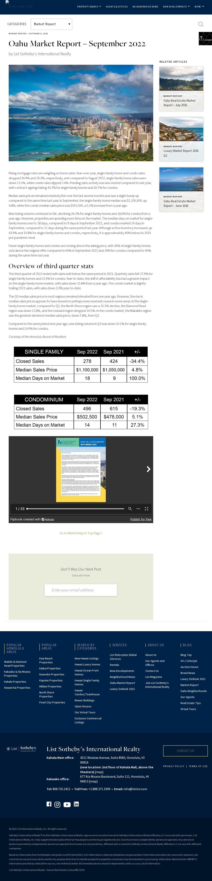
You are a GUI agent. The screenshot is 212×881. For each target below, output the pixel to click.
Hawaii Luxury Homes (87, 665)
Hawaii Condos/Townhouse (87, 692)
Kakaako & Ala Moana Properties (17, 674)
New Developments (177, 10)
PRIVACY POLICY (173, 766)
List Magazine (153, 677)
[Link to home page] (21, 6)
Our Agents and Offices (155, 663)
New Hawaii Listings (87, 658)
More (200, 10)
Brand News (188, 673)
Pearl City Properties (52, 702)
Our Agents (188, 697)
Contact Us (152, 671)
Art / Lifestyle (189, 661)
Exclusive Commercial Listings (88, 720)
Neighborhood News (145, 6)
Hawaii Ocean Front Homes (87, 673)
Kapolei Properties (51, 680)
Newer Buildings (85, 700)
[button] (185, 751)
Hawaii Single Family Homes (87, 682)
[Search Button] (200, 24)
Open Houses (83, 706)
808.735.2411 (61, 789)
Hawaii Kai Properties (17, 688)
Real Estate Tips (191, 703)
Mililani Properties (50, 687)
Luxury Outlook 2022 (122, 689)
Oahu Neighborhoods (194, 691)
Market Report (18, 33)
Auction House (189, 667)
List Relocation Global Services (123, 657)
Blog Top (186, 655)
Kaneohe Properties (51, 674)
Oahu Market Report (122, 683)
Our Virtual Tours (85, 712)
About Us (151, 655)
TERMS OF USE (198, 766)
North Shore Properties (46, 695)
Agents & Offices (117, 6)
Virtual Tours (188, 709)
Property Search (90, 10)
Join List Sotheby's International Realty (157, 685)
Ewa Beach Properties (46, 660)
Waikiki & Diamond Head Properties (15, 664)
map (99, 772)
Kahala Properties (15, 682)
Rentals (114, 665)
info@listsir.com (135, 789)
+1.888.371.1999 (99, 789)
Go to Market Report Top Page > (80, 533)
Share (208, 40)
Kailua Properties (50, 668)
